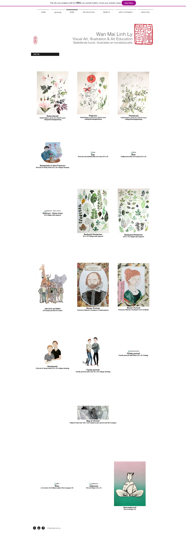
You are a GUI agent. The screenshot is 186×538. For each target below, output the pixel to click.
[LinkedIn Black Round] (38, 528)
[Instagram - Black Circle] (34, 528)
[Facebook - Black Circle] (43, 528)
